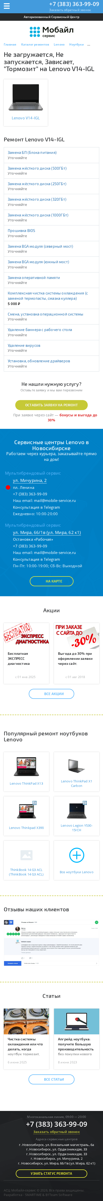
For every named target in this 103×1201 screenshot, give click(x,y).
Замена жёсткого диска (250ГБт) (37, 183)
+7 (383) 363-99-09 (74, 4)
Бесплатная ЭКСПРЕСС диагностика (19, 658)
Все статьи (54, 1079)
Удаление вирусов (24, 345)
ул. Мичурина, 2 (30, 480)
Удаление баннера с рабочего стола (40, 329)
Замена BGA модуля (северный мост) (40, 246)
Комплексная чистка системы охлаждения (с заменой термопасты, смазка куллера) (48, 296)
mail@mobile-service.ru (55, 500)
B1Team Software (59, 1194)
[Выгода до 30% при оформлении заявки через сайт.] (76, 635)
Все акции (54, 694)
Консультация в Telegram (36, 507)
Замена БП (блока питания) (32, 152)
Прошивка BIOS (21, 230)
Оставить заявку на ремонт (51, 405)
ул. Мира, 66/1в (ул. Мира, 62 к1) (47, 532)
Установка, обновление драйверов (39, 361)
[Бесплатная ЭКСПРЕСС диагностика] (26, 635)
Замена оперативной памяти (34, 277)
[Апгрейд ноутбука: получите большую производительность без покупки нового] (76, 1021)
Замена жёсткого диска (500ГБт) (37, 168)
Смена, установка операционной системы (45, 314)
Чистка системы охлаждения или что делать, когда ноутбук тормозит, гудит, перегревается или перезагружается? (26, 1054)
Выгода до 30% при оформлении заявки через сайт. (75, 658)
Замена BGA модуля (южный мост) (38, 261)
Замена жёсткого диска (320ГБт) (37, 199)
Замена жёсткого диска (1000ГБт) (38, 215)
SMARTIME (33, 1194)
